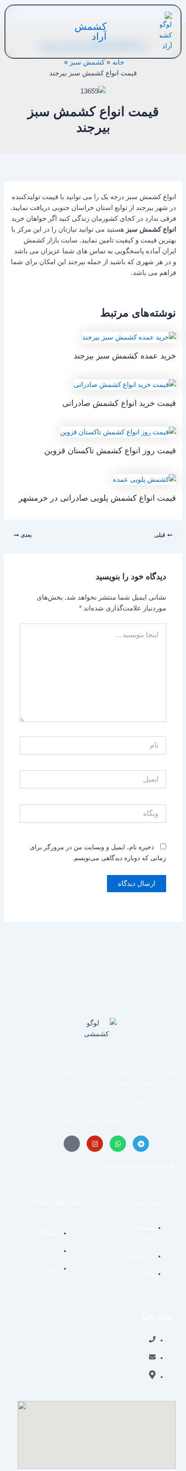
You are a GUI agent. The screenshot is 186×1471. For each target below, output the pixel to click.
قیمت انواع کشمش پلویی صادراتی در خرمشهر (97, 498)
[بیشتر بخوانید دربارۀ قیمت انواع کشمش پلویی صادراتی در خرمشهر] (144, 479)
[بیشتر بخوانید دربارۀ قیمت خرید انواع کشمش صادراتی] (125, 384)
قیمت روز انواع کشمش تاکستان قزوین (110, 450)
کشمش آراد (90, 31)
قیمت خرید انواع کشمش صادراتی (119, 403)
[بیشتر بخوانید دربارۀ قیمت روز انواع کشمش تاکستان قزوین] (118, 431)
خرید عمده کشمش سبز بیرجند (125, 355)
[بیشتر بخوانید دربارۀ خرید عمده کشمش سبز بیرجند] (129, 336)
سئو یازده (119, 1165)
